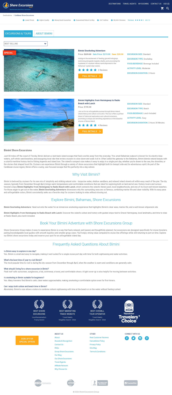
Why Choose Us (61, 369)
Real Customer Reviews (99, 337)
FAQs (57, 348)
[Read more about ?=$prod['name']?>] (39, 70)
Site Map (93, 348)
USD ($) (166, 4)
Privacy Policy (95, 344)
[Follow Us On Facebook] (127, 338)
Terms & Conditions (97, 352)
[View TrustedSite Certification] (131, 383)
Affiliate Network (61, 366)
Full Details (89, 76)
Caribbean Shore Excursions (24, 15)
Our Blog (58, 355)
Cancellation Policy (97, 341)
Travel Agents (129, 4)
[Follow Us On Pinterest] (147, 338)
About (44, 33)
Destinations (115, 4)
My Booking (143, 4)
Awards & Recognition (63, 341)
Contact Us (156, 4)
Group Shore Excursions (64, 352)
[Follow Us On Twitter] (133, 338)
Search (167, 8)
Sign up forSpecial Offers (27, 340)
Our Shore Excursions (63, 359)
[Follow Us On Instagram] (140, 338)
